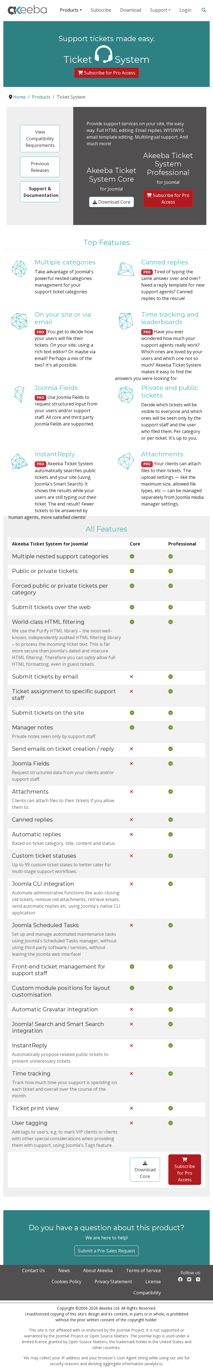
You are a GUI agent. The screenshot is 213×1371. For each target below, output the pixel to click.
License (153, 1282)
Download (130, 10)
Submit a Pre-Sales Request (106, 1251)
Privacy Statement (113, 1282)
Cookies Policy (66, 1282)
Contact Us (33, 1270)
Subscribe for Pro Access (109, 73)
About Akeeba (98, 1270)
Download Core (113, 202)
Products (69, 10)
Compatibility (147, 1293)
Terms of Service (143, 1270)
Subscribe (101, 10)
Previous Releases (40, 167)
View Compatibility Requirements (40, 138)
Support (158, 10)
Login (185, 10)
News (64, 1270)
